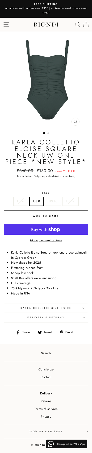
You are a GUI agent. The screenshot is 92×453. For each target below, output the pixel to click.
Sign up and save (46, 431)
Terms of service (46, 408)
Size (46, 193)
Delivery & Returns (45, 317)
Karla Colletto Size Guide (46, 308)
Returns (46, 401)
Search (46, 353)
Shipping (40, 176)
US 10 (53, 201)
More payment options (46, 240)
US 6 (20, 201)
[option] (46, 8)
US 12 (70, 201)
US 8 (36, 201)
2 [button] (48, 133)
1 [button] (44, 133)
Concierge (46, 369)
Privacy (46, 416)
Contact (46, 377)
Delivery (46, 393)
